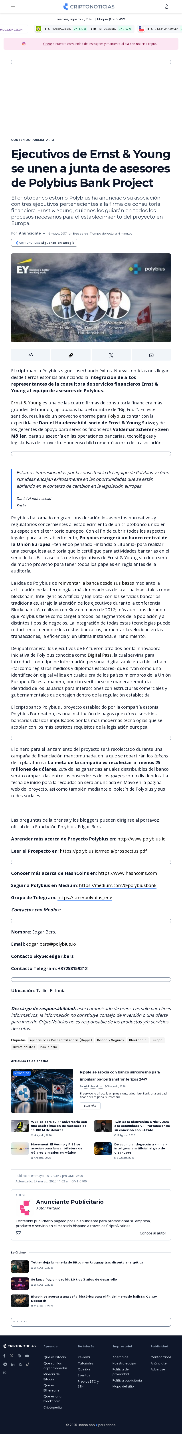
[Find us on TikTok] (27, 1364)
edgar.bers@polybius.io (51, 944)
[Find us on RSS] (20, 1364)
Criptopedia (53, 1407)
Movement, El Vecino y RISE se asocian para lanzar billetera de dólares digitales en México (56, 1148)
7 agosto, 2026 (42, 1158)
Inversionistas (24, 1047)
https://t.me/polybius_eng (84, 897)
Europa (157, 1040)
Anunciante (30, 233)
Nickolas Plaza (93, 1086)
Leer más (92, 1105)
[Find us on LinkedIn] (12, 1364)
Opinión (84, 1369)
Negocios (80, 233)
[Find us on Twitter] (11, 1355)
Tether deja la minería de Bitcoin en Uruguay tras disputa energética (87, 1262)
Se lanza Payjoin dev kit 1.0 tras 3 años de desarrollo (74, 1279)
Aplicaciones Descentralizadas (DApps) (61, 1040)
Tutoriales (85, 1363)
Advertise (158, 1369)
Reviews (84, 1357)
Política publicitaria (127, 1380)
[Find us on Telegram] (5, 1364)
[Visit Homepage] (89, 6)
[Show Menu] (13, 6)
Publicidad (48, 1047)
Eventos (84, 1375)
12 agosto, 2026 (125, 1135)
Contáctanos (161, 1357)
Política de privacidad (121, 1371)
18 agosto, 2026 (116, 1086)
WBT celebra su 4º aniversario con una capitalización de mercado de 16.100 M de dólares (59, 1125)
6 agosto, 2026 (125, 1158)
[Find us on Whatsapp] (4, 1372)
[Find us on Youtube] (27, 1355)
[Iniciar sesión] (166, 6)
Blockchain (138, 1040)
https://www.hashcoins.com (127, 873)
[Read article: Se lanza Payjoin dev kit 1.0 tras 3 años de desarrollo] (20, 1283)
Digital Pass (100, 655)
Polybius (116, 416)
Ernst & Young (26, 403)
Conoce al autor (153, 1233)
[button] (91, 355)
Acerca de (121, 1357)
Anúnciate (159, 1363)
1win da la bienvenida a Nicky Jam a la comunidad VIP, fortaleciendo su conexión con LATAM (142, 1125)
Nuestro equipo (124, 1363)
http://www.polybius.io (141, 839)
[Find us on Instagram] (19, 1355)
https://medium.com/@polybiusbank (117, 885)
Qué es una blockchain (52, 1398)
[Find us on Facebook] (4, 1355)
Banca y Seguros (110, 1040)
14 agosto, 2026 (42, 1135)
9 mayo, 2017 (57, 233)
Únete (47, 44)
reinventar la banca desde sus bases (96, 583)
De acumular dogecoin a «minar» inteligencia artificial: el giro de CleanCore (140, 1148)
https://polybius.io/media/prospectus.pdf (103, 851)
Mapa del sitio (123, 1386)
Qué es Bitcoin (55, 1357)
